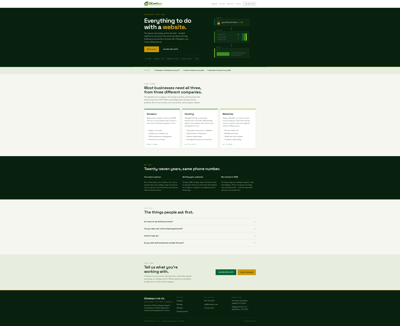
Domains (214, 4)
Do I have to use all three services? (158, 221)
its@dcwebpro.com (211, 304)
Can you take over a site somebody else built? (163, 229)
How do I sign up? (151, 236)
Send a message (246, 272)
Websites (230, 4)
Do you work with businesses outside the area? (164, 243)
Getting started (182, 311)
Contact (238, 4)
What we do (151, 49)
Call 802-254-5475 (170, 49)
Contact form (209, 308)
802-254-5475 (249, 4)
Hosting (222, 4)
